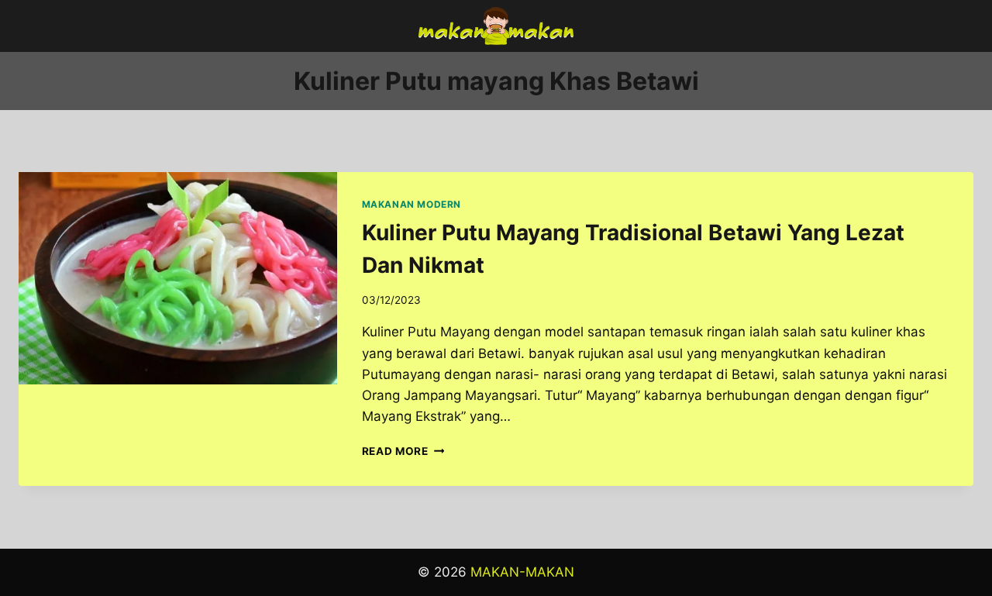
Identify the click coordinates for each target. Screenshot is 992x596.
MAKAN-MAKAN (522, 572)
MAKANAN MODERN (411, 204)
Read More (403, 451)
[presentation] (178, 278)
